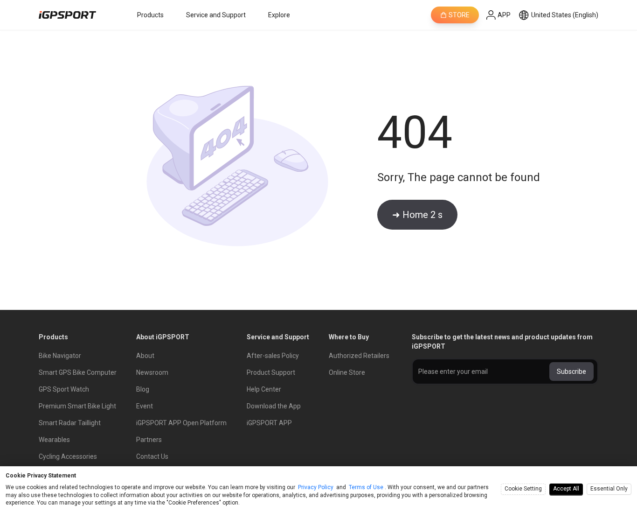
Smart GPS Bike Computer (78, 372)
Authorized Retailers (359, 355)
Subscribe (571, 371)
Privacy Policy (315, 487)
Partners (149, 439)
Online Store (347, 372)
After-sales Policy (273, 355)
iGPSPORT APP (269, 423)
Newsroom (152, 372)
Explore (279, 15)
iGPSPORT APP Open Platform (181, 423)
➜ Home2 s (417, 214)
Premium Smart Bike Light (77, 406)
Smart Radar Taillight (70, 423)
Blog (142, 389)
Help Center (264, 389)
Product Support (271, 372)
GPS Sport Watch (64, 389)
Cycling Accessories (68, 456)
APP (504, 15)
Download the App (274, 406)
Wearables (54, 439)
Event (144, 406)
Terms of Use (366, 487)
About (145, 355)
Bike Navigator (60, 355)
